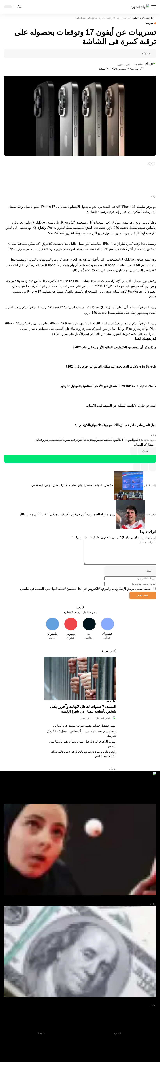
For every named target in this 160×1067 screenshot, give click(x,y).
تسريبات (66, 439)
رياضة (152, 904)
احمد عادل (99, 718)
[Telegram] (52, 629)
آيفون (136, 439)
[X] (89, 629)
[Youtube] (71, 629)
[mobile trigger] (152, 7)
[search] (25, 7)
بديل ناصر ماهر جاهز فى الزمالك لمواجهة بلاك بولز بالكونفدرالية (115, 425)
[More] (113, 53)
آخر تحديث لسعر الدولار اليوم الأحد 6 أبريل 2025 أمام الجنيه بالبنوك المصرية (110, 1001)
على (60, 439)
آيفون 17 (127, 439)
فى (54, 439)
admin (139, 64)
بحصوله (98, 439)
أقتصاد (152, 1006)
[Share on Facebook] (138, 53)
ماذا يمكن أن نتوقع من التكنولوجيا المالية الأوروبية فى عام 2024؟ (114, 347)
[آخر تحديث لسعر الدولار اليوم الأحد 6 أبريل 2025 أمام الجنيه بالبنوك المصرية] (80, 951)
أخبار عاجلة (111, 701)
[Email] (126, 53)
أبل (120, 439)
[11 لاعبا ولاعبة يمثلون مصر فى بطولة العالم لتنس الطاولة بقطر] (80, 849)
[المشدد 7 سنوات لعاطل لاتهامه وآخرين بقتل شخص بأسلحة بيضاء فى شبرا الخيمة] (80, 678)
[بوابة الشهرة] (140, 7)
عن (57, 439)
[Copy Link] (144, 467)
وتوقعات (40, 439)
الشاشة (108, 439)
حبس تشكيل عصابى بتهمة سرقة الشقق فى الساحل (84, 725)
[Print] (120, 53)
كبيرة (49, 439)
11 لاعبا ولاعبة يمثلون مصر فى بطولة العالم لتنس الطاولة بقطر (117, 899)
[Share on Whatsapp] (151, 179)
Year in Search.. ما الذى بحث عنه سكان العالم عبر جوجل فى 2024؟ (111, 366)
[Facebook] (107, 629)
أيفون (115, 439)
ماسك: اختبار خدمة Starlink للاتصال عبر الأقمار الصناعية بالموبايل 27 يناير (108, 386)
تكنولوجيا (149, 23)
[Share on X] (132, 53)
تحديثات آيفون (86, 439)
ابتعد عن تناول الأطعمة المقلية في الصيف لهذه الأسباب (121, 405)
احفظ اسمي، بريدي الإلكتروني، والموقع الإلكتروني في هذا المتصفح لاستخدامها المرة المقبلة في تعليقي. (85, 588)
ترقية (74, 439)
